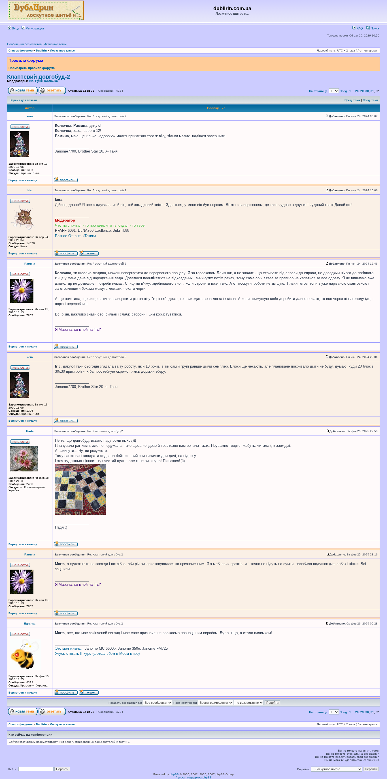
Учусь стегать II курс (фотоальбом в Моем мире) (97, 653)
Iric (31, 81)
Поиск (374, 28)
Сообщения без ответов (24, 44)
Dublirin (41, 50)
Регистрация (34, 28)
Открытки (76, 236)
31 (372, 91)
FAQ (359, 28)
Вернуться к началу (22, 180)
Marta (30, 431)
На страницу (318, 91)
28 (357, 91)
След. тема (370, 100)
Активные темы (55, 44)
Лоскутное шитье (62, 50)
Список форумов (20, 50)
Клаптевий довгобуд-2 (38, 77)
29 (362, 91)
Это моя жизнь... (69, 648)
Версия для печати (23, 100)
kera (30, 116)
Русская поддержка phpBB (194, 777)
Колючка (51, 81)
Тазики (90, 236)
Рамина (29, 263)
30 (367, 91)
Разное (61, 236)
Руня (38, 81)
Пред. (344, 91)
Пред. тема (352, 100)
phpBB (174, 774)
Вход (15, 28)
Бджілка (29, 623)
